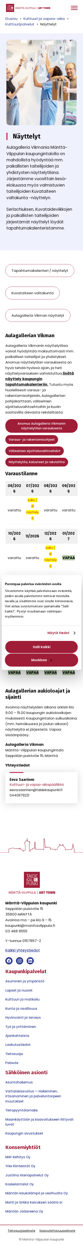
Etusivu (11, 18)
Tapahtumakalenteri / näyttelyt (39, 270)
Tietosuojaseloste (21, 1231)
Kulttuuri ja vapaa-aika (44, 18)
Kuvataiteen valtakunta (32, 293)
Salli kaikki (41, 647)
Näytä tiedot (58, 633)
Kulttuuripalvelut (19, 24)
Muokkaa (39, 660)
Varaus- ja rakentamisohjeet (32, 439)
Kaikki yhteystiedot (22, 950)
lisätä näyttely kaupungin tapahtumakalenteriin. (39, 379)
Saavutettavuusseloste (57, 1231)
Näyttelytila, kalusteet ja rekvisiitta (37, 462)
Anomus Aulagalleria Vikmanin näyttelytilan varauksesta (41, 425)
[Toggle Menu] (74, 8)
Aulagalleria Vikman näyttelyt (37, 315)
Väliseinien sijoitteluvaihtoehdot (34, 451)
